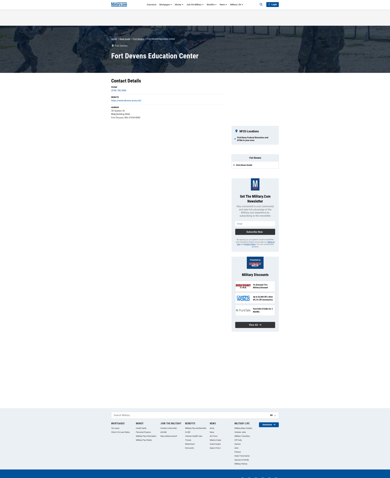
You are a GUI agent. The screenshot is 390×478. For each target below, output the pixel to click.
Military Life (235, 4)
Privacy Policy (249, 244)
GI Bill (187, 432)
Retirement (190, 444)
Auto (236, 448)
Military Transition (242, 436)
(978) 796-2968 (118, 90)
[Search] (261, 4)
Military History (240, 464)
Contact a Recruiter (168, 428)
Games (237, 444)
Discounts (189, 448)
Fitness (237, 452)
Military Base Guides (243, 428)
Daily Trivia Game (242, 456)
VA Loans (115, 428)
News (222, 4)
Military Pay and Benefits (195, 428)
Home (114, 39)
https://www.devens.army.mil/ (126, 100)
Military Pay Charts (144, 440)
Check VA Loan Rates (120, 432)
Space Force (215, 448)
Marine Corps (215, 440)
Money (178, 4)
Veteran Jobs (240, 432)
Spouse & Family (241, 460)
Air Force (213, 436)
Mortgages (164, 4)
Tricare (188, 440)
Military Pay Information (146, 436)
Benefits (210, 4)
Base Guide (125, 39)
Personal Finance (143, 432)
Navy (212, 432)
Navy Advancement (168, 436)
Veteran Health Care (193, 436)
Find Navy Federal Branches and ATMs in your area (252, 138)
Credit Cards (141, 428)
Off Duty (238, 440)
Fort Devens (138, 39)
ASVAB (163, 432)
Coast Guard (215, 444)
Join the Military (194, 4)
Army (212, 428)
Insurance (151, 4)
